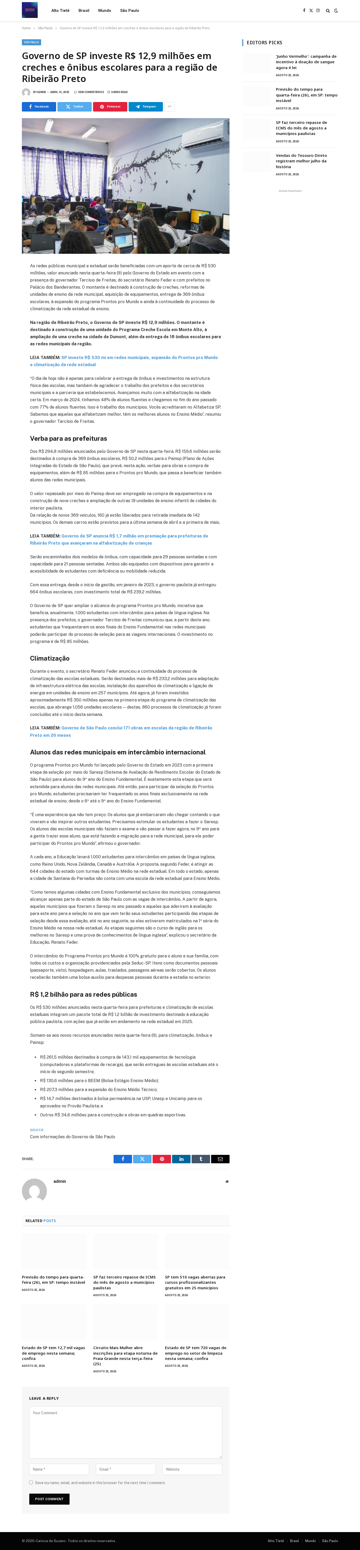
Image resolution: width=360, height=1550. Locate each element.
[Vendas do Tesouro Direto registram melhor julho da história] (256, 162)
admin (41, 92)
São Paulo (129, 10)
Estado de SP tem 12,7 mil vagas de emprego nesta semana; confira (53, 1353)
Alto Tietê (60, 10)
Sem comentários (91, 92)
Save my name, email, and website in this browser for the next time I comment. (100, 1483)
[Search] (328, 11)
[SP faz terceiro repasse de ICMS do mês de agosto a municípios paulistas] (125, 1252)
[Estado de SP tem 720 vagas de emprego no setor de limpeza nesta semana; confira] (197, 1322)
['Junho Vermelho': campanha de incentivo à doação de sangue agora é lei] (256, 63)
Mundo (104, 10)
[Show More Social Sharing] (169, 107)
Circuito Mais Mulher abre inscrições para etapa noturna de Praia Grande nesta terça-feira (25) (125, 1355)
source (36, 1129)
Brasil (84, 10)
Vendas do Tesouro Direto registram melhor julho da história (301, 161)
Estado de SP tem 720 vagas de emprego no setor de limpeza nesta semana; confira (195, 1353)
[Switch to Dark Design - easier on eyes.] (335, 10)
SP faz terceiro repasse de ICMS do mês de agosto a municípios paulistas (124, 1282)
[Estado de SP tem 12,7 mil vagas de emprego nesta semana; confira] (54, 1322)
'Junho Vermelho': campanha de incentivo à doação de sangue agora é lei (306, 62)
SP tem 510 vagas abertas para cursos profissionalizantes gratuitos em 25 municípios (195, 1282)
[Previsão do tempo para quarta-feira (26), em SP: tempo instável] (54, 1252)
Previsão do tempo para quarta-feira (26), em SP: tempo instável (53, 1279)
